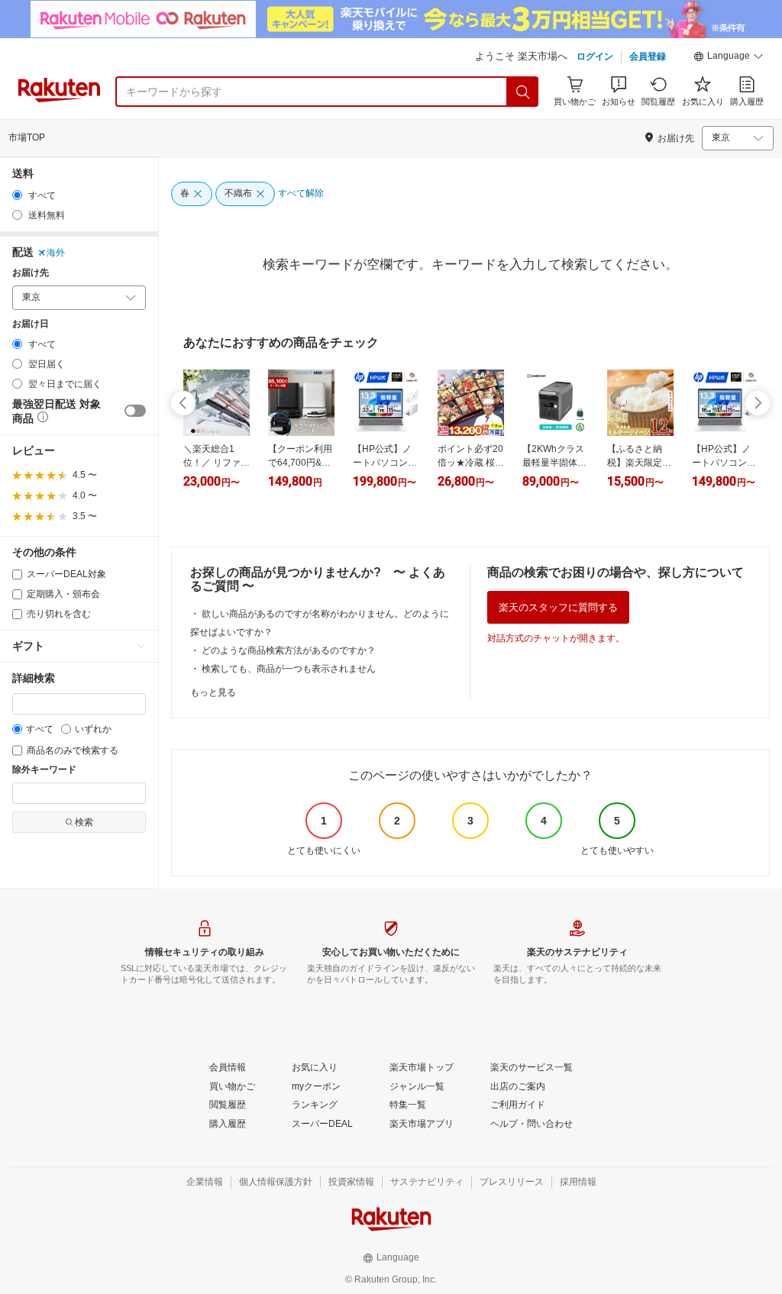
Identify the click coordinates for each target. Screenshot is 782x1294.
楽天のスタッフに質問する (558, 607)
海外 (56, 252)
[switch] (135, 411)
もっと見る (213, 692)
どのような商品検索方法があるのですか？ (289, 650)
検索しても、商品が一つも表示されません (289, 668)
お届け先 (30, 273)
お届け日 (30, 324)
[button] (728, 58)
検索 (84, 822)
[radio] (17, 195)
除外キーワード (44, 770)
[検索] (523, 91)
